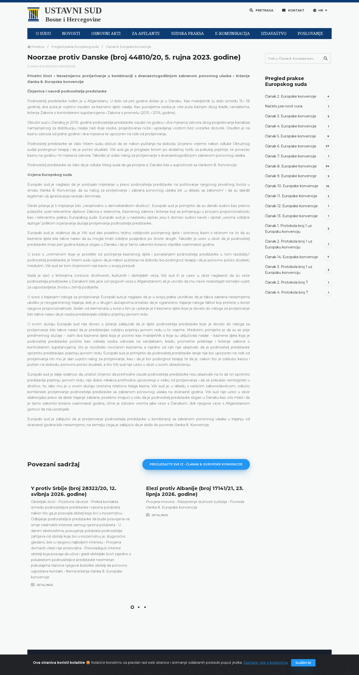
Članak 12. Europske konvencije (291, 206)
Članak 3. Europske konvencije (290, 116)
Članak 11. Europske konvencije (291, 196)
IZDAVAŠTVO (273, 33)
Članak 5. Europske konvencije (290, 136)
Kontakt (295, 10)
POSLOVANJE (310, 33)
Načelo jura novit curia (283, 106)
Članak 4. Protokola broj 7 (286, 292)
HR (320, 10)
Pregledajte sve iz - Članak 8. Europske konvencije (196, 464)
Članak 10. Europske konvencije (291, 186)
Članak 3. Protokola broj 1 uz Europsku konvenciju (288, 270)
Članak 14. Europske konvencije (291, 257)
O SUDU (43, 33)
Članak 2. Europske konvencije (290, 96)
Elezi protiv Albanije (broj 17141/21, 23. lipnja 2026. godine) (194, 491)
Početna (37, 47)
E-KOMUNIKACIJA (232, 33)
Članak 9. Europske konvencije (291, 176)
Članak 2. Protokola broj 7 (286, 282)
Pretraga (264, 10)
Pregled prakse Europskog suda (75, 47)
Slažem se (303, 663)
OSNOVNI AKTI (106, 33)
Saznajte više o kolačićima (266, 662)
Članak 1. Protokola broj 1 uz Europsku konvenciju (288, 229)
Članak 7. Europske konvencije (290, 156)
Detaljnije (44, 585)
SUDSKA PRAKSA (187, 33)
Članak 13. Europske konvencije (291, 216)
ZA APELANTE (146, 33)
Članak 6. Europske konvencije (290, 146)
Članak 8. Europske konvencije (128, 47)
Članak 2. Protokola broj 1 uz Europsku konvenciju (288, 244)
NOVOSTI (71, 33)
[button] (132, 607)
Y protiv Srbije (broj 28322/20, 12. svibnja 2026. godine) (73, 491)
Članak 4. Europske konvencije (291, 126)
